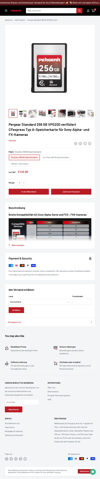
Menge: (12, 182)
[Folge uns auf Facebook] (6, 459)
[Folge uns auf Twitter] (11, 459)
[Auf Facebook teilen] (75, 143)
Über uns (51, 387)
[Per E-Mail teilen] (89, 143)
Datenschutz (53, 391)
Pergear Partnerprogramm (59, 395)
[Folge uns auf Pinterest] (20, 459)
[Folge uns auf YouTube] (25, 459)
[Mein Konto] (88, 10)
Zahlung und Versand (14, 435)
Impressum (10, 427)
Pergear (12, 141)
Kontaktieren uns (12, 423)
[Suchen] (79, 10)
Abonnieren (14, 409)
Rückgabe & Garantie (14, 431)
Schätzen (16, 310)
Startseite (8, 20)
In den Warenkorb (28, 191)
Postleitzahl (77, 296)
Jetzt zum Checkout (71, 191)
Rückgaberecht (14, 322)
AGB (49, 399)
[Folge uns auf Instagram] (16, 459)
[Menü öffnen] (6, 11)
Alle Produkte (20, 20)
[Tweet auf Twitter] (85, 143)
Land (11, 296)
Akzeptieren (84, 471)
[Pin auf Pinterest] (80, 143)
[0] (93, 10)
